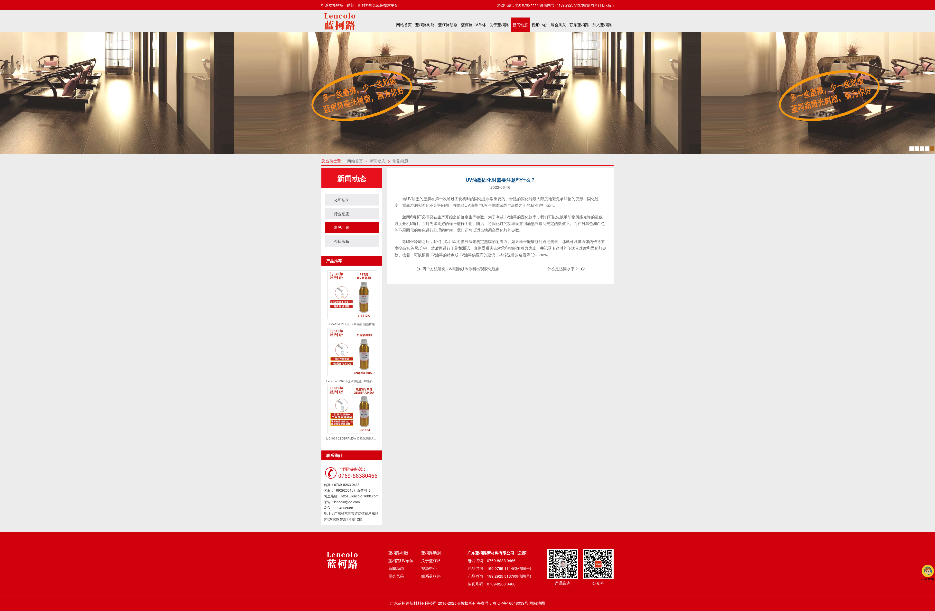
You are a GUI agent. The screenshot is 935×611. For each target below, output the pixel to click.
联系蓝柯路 (579, 24)
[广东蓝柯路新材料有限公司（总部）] (339, 31)
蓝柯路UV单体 (473, 24)
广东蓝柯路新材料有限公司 (413, 603)
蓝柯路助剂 (448, 24)
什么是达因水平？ (563, 268)
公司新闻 (341, 200)
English (608, 5)
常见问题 (400, 161)
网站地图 (537, 603)
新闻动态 (520, 24)
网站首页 (404, 24)
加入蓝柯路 (602, 24)
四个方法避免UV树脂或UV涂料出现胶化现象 (461, 268)
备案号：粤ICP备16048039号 (502, 603)
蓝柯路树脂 (425, 24)
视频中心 (539, 24)
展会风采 (558, 24)
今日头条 (341, 241)
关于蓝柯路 (499, 24)
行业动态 (341, 213)
